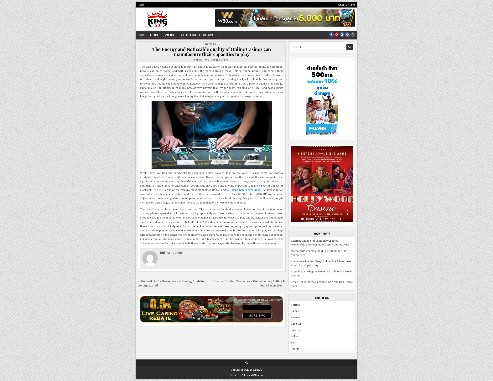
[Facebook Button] (331, 34)
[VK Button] (347, 34)
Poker (294, 336)
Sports (295, 349)
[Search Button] (352, 34)
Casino (212, 44)
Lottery (295, 330)
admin (199, 60)
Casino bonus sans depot (246, 189)
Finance (295, 317)
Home (141, 5)
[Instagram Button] (342, 34)
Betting (154, 35)
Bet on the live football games (197, 35)
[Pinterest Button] (336, 34)
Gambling (169, 35)
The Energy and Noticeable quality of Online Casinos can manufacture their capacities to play (211, 51)
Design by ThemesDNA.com (246, 375)
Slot (293, 342)
